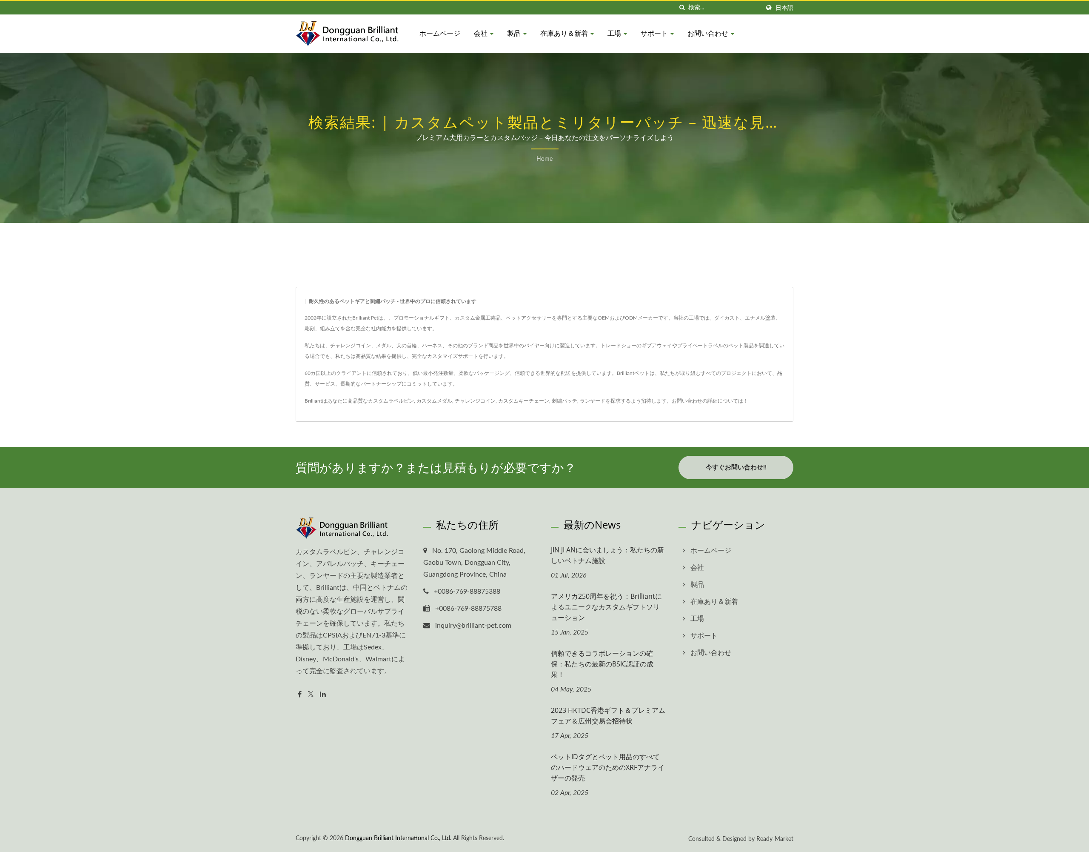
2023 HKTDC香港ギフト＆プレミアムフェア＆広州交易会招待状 (608, 716)
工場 (615, 33)
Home (544, 159)
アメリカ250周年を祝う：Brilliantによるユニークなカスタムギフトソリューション (606, 607)
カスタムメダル (434, 400)
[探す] (682, 8)
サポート (655, 33)
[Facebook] (300, 695)
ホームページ (439, 33)
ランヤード (592, 400)
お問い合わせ (708, 33)
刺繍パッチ (564, 400)
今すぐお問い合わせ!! (736, 467)
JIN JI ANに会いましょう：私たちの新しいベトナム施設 (607, 555)
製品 (514, 33)
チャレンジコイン (475, 400)
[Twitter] (311, 695)
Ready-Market (774, 839)
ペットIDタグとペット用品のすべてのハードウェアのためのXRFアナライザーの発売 (607, 767)
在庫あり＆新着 (565, 33)
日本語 (784, 8)
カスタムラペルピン (391, 400)
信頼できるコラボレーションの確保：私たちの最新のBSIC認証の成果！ (602, 664)
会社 (481, 33)
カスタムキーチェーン (523, 400)
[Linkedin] (323, 695)
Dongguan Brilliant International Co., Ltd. (398, 838)
